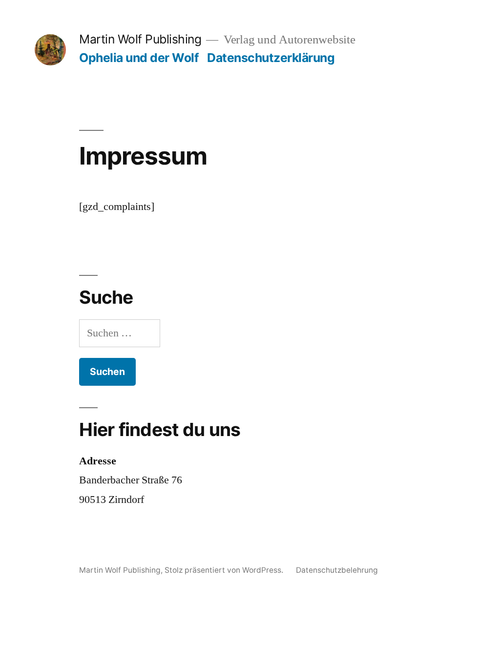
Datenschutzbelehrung (337, 570)
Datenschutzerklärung (270, 57)
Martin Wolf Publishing (140, 39)
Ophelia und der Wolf (139, 57)
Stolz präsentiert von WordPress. (225, 570)
